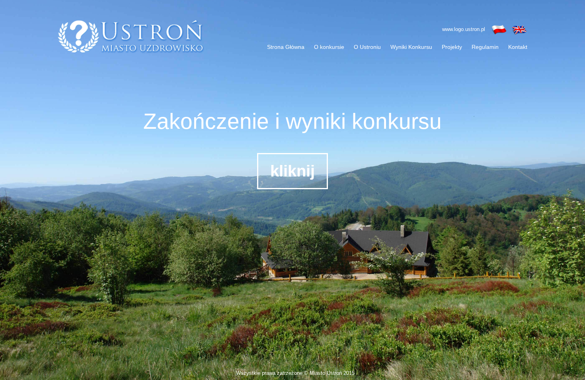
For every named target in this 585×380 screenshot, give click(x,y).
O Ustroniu (367, 47)
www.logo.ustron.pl (463, 29)
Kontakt (517, 47)
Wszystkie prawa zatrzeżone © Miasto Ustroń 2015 (295, 373)
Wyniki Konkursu (411, 47)
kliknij (292, 171)
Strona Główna (285, 47)
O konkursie (329, 47)
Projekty (452, 47)
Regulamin (485, 47)
